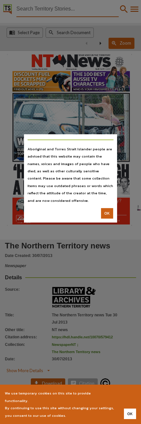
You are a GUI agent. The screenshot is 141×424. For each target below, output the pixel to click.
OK (107, 213)
